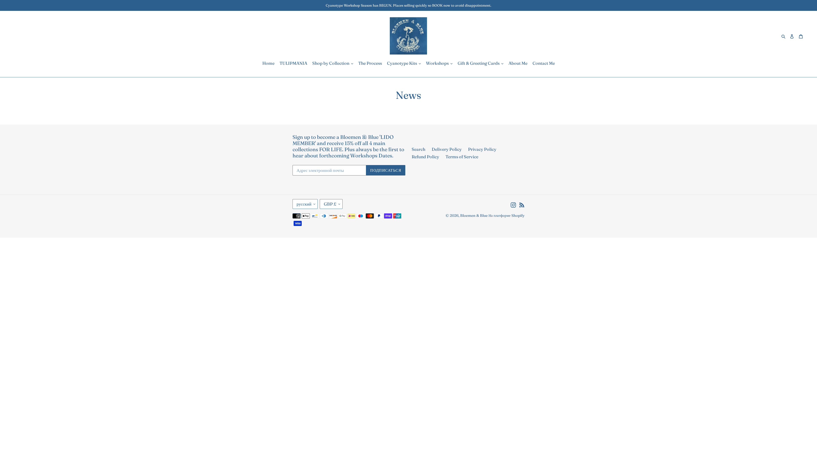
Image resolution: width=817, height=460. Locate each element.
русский (304, 204)
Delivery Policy (447, 149)
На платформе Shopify (506, 215)
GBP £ (330, 204)
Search (418, 149)
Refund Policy (425, 156)
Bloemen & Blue (474, 215)
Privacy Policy (482, 149)
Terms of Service (462, 156)
